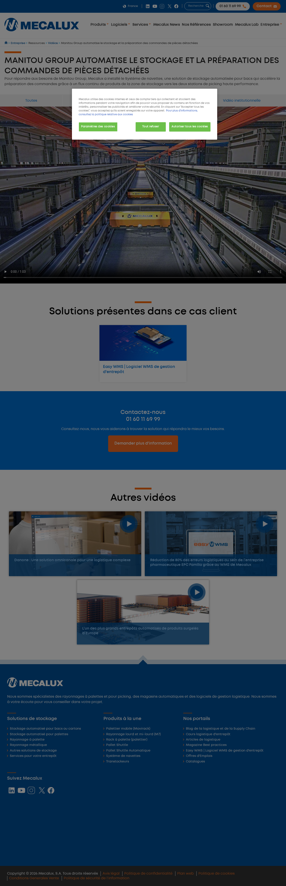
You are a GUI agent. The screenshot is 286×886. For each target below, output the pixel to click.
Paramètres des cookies (98, 127)
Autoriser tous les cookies (190, 127)
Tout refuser (150, 127)
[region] (144, 114)
